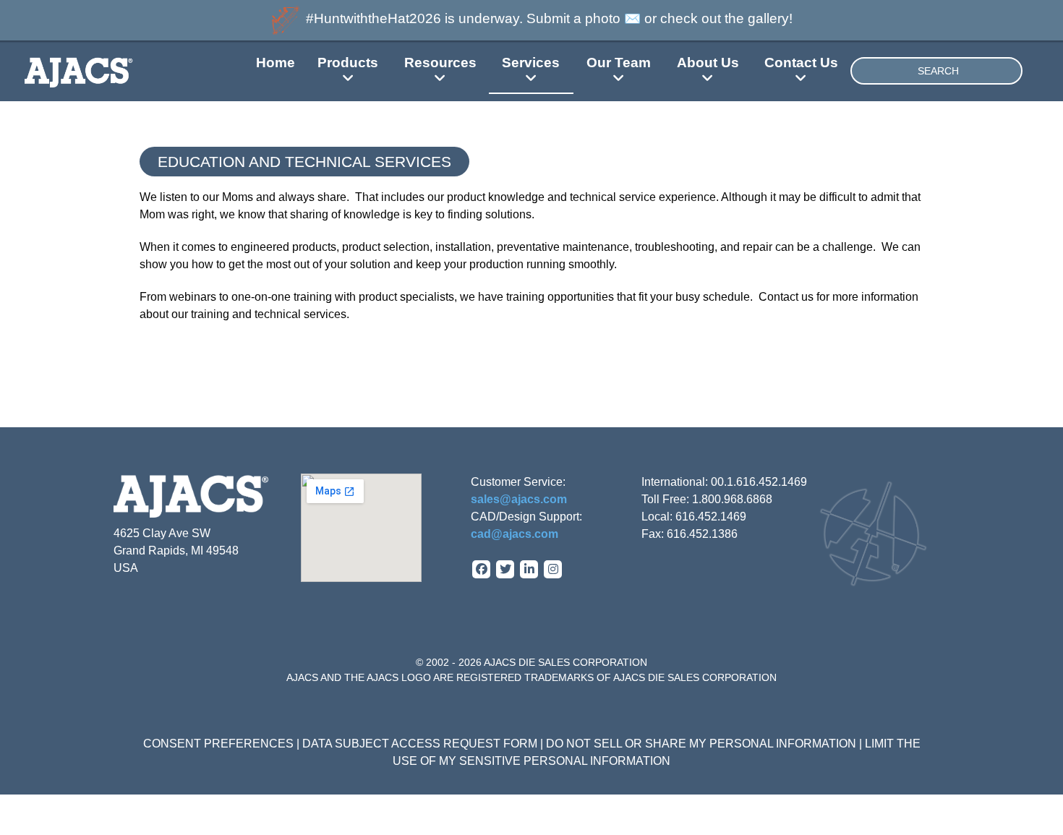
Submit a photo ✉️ (583, 18)
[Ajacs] (106, 70)
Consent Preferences (218, 743)
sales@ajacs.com (519, 499)
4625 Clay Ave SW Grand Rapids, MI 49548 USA (176, 550)
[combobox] (936, 71)
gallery (768, 18)
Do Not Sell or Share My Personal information (701, 743)
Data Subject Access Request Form (419, 743)
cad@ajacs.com (514, 534)
